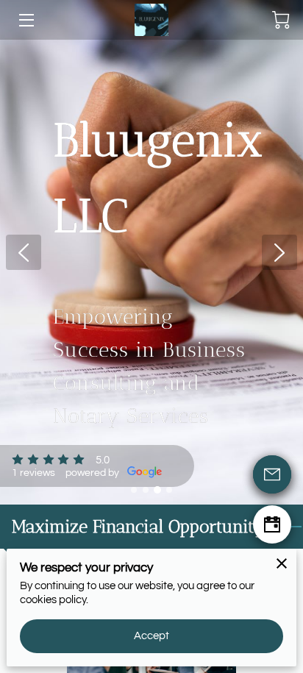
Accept (152, 635)
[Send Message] (272, 474)
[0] (281, 20)
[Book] (272, 524)
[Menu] (25, 20)
